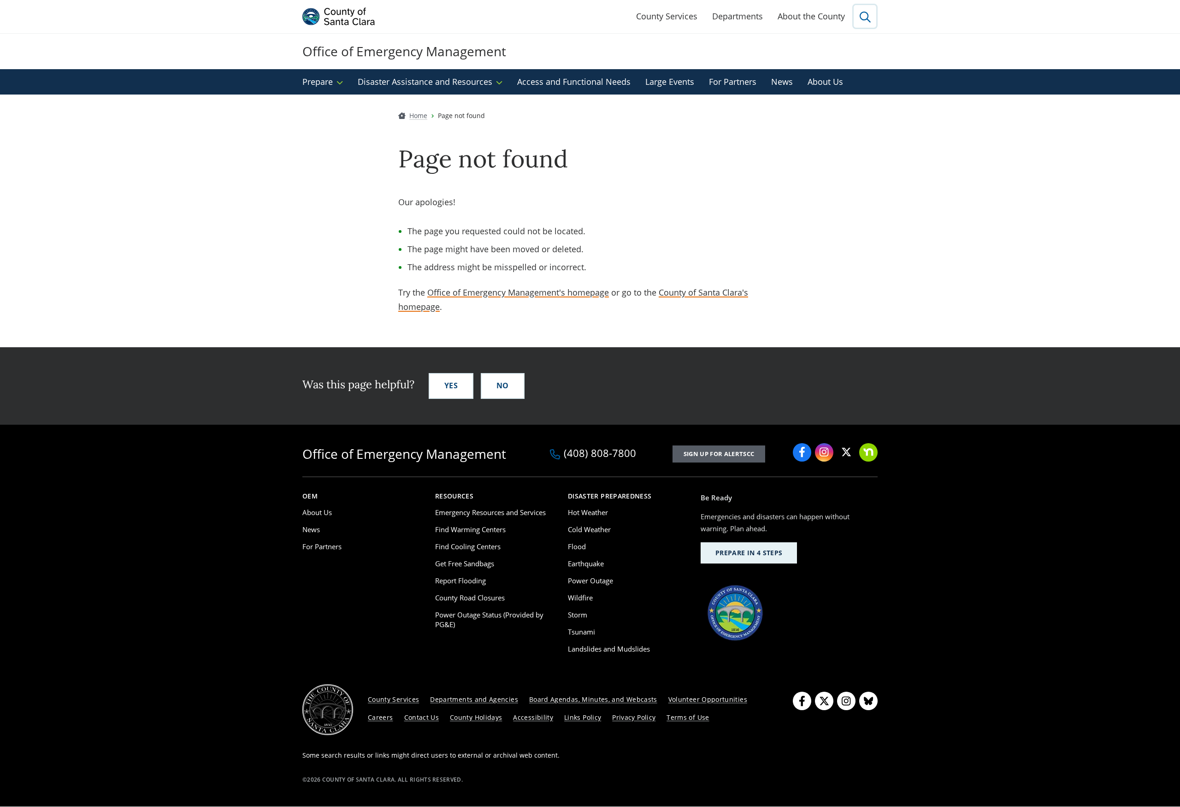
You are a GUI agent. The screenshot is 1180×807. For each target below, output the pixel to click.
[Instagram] (824, 452)
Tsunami (581, 631)
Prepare (317, 81)
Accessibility (533, 717)
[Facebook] (802, 452)
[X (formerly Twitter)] (846, 452)
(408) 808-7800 (600, 453)
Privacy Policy (633, 717)
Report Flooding (460, 580)
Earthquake (586, 563)
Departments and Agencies (474, 699)
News (782, 81)
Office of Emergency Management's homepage (518, 292)
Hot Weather (588, 512)
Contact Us (421, 717)
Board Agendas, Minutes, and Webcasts (593, 699)
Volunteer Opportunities (707, 699)
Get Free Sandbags (464, 563)
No (502, 385)
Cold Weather (589, 529)
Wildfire (580, 597)
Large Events (669, 81)
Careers (380, 717)
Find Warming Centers (470, 529)
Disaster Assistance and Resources (425, 81)
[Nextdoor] (868, 452)
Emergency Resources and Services (490, 512)
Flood (577, 546)
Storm (577, 614)
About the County (811, 16)
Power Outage (590, 580)
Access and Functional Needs (574, 81)
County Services (666, 16)
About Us (825, 81)
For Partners (732, 81)
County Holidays (476, 717)
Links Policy (582, 717)
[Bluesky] (868, 701)
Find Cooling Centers (468, 546)
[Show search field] (865, 16)
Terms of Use (688, 717)
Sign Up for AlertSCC (719, 454)
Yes (451, 385)
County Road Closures (470, 597)
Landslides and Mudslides (609, 648)
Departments (737, 16)
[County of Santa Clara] (338, 16)
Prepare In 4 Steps (748, 552)
